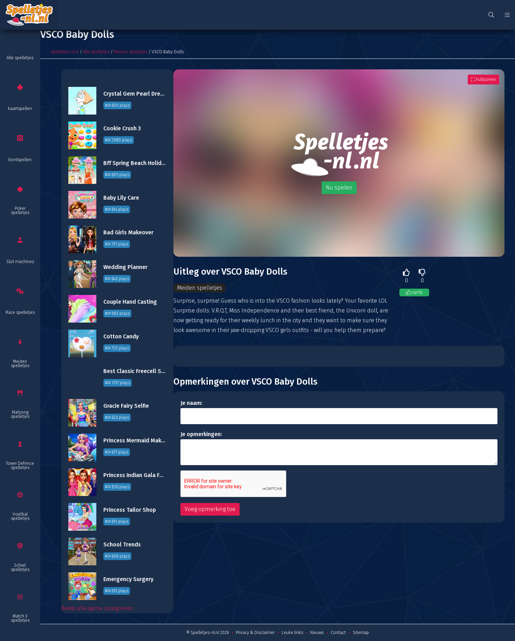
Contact (338, 632)
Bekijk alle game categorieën (97, 608)
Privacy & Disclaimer (255, 632)
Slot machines (20, 261)
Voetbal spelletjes (20, 516)
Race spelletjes (20, 312)
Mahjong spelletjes (20, 414)
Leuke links (292, 632)
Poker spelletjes (20, 210)
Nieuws (317, 632)
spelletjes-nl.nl (65, 51)
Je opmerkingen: (201, 434)
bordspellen (20, 159)
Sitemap (361, 632)
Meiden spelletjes (20, 363)
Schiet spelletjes (20, 567)
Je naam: (191, 403)
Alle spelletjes (20, 57)
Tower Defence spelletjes (20, 465)
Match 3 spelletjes (20, 618)
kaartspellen (20, 108)
